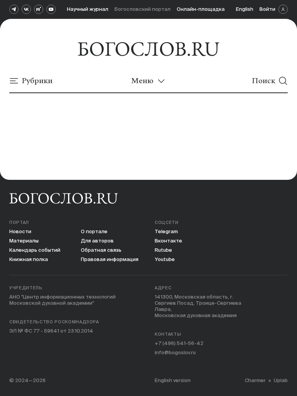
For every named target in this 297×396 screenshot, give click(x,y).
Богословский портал (142, 9)
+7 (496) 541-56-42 (179, 343)
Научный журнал (87, 9)
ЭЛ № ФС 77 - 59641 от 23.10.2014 (51, 331)
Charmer (255, 380)
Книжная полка (28, 259)
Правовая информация (109, 259)
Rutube (163, 250)
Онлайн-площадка (201, 9)
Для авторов (97, 241)
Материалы (24, 241)
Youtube (165, 259)
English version (173, 380)
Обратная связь (101, 250)
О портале (94, 231)
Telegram (166, 231)
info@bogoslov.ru (175, 352)
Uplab (281, 380)
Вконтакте (168, 241)
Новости (20, 231)
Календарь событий (34, 250)
